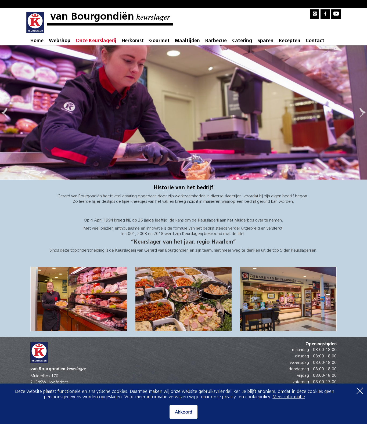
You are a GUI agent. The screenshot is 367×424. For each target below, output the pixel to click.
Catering (242, 41)
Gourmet (159, 41)
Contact (315, 41)
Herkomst (133, 41)
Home (37, 41)
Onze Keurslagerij (96, 41)
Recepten (289, 41)
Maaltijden (187, 41)
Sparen (265, 41)
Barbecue (216, 41)
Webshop (59, 41)
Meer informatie (288, 397)
